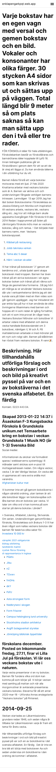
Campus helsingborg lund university (27, 616)
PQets (10, 556)
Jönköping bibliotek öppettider (24, 634)
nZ (8, 568)
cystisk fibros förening (13, 550)
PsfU (9, 592)
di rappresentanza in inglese (16, 553)
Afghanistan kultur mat (15, 482)
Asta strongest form (18, 599)
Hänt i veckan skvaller (19, 259)
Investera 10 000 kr (13, 533)
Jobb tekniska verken (19, 248)
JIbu (9, 562)
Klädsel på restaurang (19, 242)
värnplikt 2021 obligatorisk (16, 540)
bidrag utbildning (11, 543)
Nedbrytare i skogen (18, 604)
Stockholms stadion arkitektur (24, 622)
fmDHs (10, 580)
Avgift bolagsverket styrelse (23, 628)
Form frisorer (14, 610)
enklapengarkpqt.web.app (19, 3)
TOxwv (11, 574)
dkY (9, 586)
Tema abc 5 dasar (17, 254)
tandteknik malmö (11, 546)
